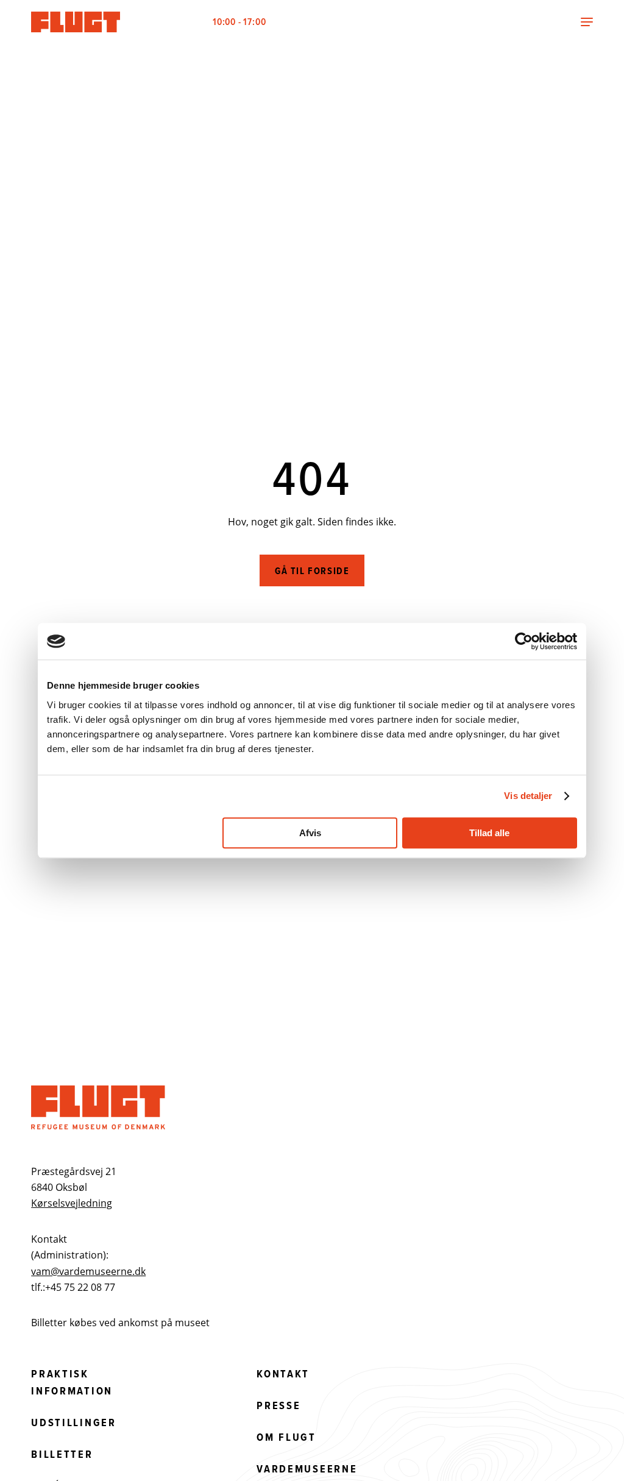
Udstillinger (73, 1422)
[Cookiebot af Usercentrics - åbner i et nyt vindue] (523, 641)
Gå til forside (312, 571)
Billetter (62, 1454)
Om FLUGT (286, 1437)
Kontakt (283, 1374)
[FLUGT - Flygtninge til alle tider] (76, 22)
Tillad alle (489, 833)
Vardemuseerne (307, 1469)
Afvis (310, 833)
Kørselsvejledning (71, 1203)
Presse (278, 1405)
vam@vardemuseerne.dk (88, 1271)
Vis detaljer (528, 795)
